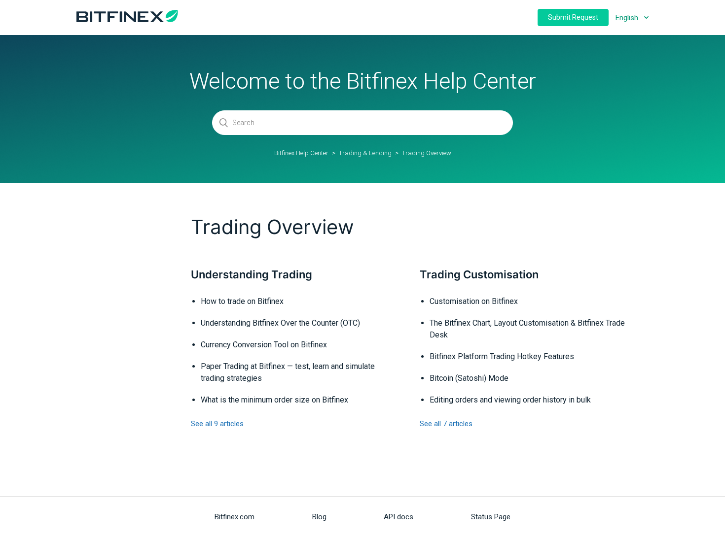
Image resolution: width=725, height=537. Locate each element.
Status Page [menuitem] (490, 516)
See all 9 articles (217, 423)
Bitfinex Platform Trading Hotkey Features (502, 356)
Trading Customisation (479, 274)
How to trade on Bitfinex (242, 301)
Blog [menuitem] (319, 516)
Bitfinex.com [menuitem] (234, 516)
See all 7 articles (446, 423)
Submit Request (573, 17)
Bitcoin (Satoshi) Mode (469, 378)
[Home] (127, 19)
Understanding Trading (251, 274)
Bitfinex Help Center (301, 153)
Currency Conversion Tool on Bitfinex (264, 344)
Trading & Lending (365, 153)
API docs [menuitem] (398, 516)
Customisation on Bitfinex (474, 301)
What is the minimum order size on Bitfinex (274, 399)
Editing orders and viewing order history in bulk (510, 399)
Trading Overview (426, 153)
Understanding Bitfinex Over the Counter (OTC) (280, 323)
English (628, 17)
